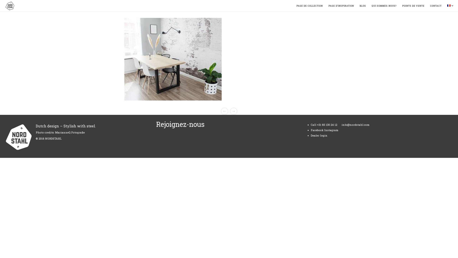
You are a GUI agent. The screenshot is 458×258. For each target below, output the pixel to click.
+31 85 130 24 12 (327, 124)
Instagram (331, 130)
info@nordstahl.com (355, 124)
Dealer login (319, 135)
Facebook (317, 130)
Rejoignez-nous (180, 124)
